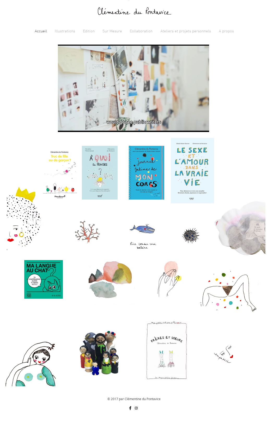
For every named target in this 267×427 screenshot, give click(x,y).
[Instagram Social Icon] (136, 408)
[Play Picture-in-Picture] (193, 125)
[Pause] (64, 125)
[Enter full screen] (202, 125)
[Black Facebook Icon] (130, 408)
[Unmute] (73, 125)
